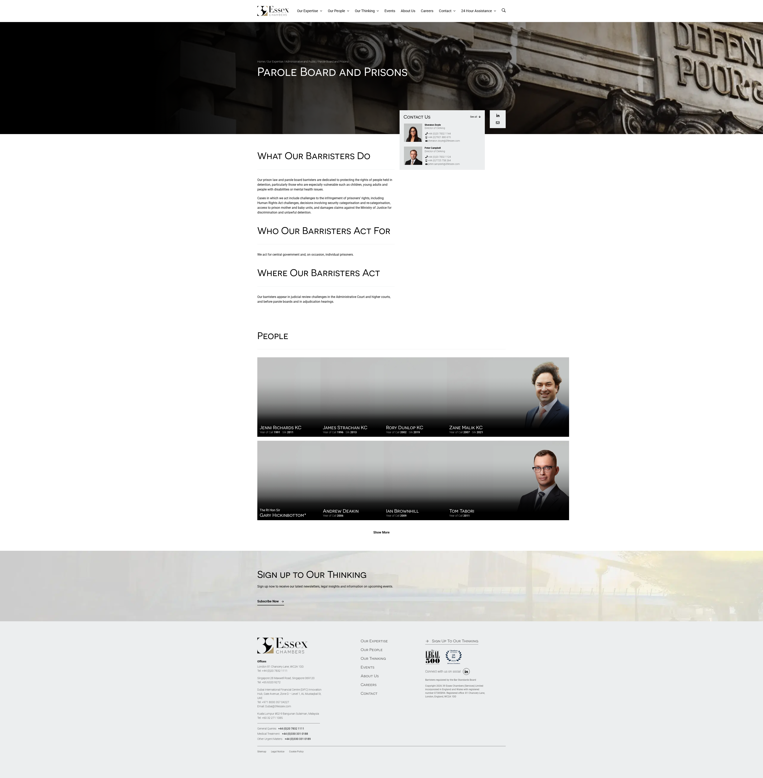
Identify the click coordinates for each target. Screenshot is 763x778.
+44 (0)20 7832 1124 (439, 157)
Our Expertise (275, 61)
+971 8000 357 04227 (275, 702)
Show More (381, 532)
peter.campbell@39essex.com (444, 164)
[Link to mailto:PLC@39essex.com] (497, 122)
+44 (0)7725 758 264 (439, 160)
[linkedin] (466, 671)
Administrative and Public (300, 61)
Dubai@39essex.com (278, 706)
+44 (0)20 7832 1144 (439, 133)
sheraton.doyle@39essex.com (444, 140)
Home (261, 61)
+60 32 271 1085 (272, 717)
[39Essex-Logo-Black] (282, 639)
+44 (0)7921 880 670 (439, 137)
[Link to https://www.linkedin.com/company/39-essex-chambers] (497, 115)
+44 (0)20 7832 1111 (275, 670)
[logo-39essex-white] (273, 7)
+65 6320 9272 (271, 682)
